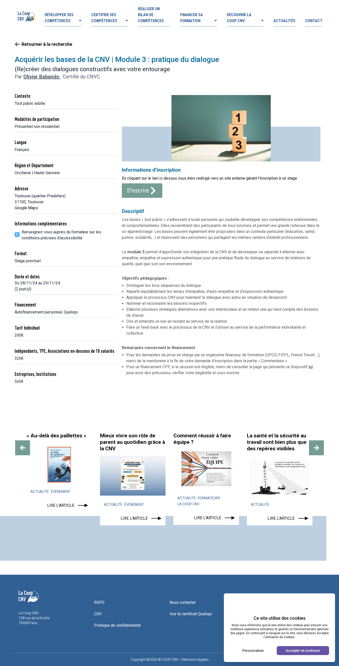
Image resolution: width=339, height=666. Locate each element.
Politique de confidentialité (117, 625)
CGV (98, 614)
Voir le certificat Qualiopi (191, 614)
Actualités (284, 20)
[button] (22, 447)
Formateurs (209, 498)
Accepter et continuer (303, 651)
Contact (313, 20)
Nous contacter (183, 602)
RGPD (99, 602)
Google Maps (26, 207)
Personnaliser (253, 651)
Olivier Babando (42, 77)
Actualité (40, 492)
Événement (61, 492)
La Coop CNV (188, 504)
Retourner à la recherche (47, 44)
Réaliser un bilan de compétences (151, 14)
